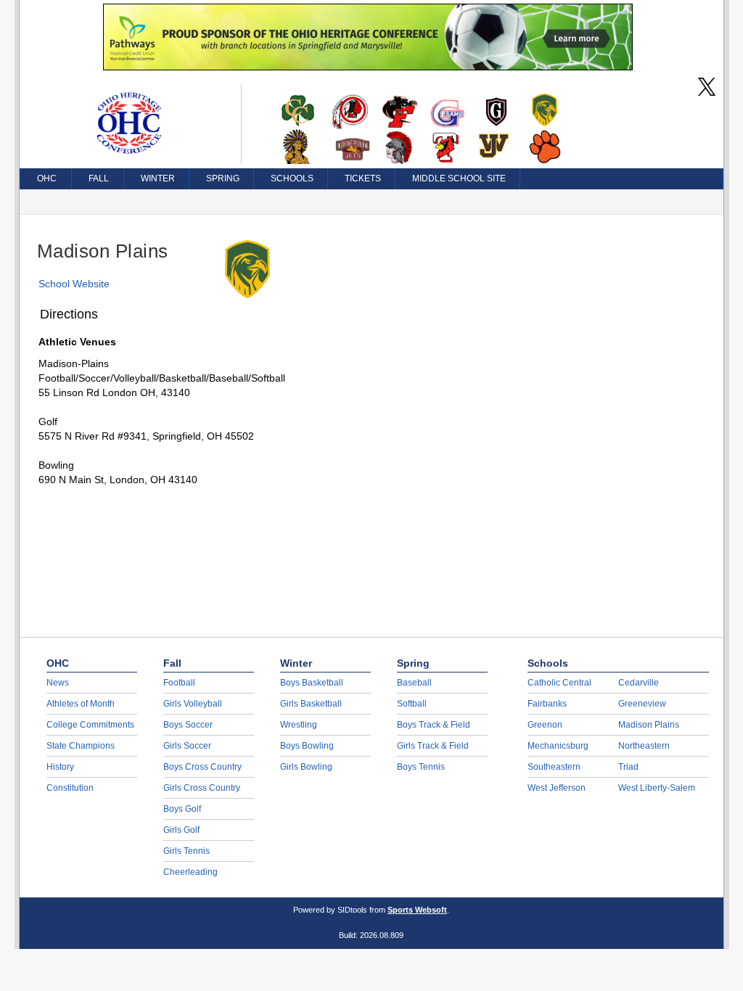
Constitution (70, 788)
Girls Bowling (306, 767)
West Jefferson (557, 788)
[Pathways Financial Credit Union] (368, 67)
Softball (412, 704)
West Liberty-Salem (656, 788)
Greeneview (642, 704)
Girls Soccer (187, 746)
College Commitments (90, 725)
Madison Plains (648, 725)
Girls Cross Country (201, 788)
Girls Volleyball (192, 704)
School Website (74, 283)
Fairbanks (547, 704)
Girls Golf (181, 830)
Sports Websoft (417, 909)
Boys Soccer (188, 725)
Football (179, 683)
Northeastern (644, 746)
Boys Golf (182, 809)
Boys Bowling (307, 746)
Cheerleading (190, 872)
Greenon (545, 725)
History (60, 767)
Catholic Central (559, 683)
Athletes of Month (80, 704)
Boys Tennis (421, 767)
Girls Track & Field (433, 746)
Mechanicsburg (558, 746)
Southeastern (554, 767)
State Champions (80, 746)
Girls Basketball (311, 704)
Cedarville (638, 683)
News (57, 683)
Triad (628, 767)
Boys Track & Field (433, 725)
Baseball (414, 683)
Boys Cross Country (202, 767)
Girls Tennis (186, 851)
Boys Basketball (311, 683)
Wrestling (298, 725)
